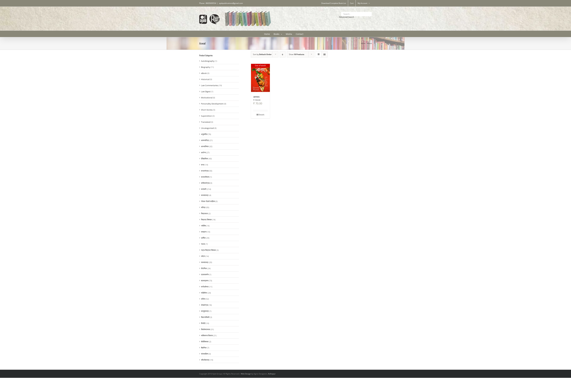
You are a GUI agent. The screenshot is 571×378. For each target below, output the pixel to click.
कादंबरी (203, 189)
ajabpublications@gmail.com (231, 3)
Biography (205, 67)
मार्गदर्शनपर (205, 286)
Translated (205, 122)
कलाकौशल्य (205, 177)
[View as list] (324, 54)
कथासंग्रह (204, 170)
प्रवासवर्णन (205, 274)
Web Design (246, 373)
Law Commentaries (209, 85)
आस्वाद (256, 96)
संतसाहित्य (204, 353)
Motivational (206, 97)
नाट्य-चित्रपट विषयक (208, 250)
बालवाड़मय (204, 280)
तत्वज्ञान (203, 231)
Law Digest (206, 91)
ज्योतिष (203, 225)
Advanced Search (346, 17)
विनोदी (203, 323)
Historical (205, 79)
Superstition (206, 116)
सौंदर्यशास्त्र (205, 360)
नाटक (203, 244)
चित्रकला (204, 213)
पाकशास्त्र (204, 262)
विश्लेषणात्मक (205, 329)
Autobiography (207, 61)
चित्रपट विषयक (206, 219)
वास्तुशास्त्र (205, 311)
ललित (203, 299)
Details (261, 114)
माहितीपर (204, 292)
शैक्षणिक (204, 347)
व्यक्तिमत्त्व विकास (207, 335)
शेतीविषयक (204, 341)
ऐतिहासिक (204, 158)
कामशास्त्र (204, 195)
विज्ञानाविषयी (205, 317)
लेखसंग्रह (204, 305)
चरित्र (203, 207)
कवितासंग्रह (205, 183)
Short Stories (206, 109)
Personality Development (212, 103)
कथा (202, 164)
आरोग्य (203, 152)
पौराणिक (204, 268)
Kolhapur (272, 373)
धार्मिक (203, 238)
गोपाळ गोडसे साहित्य (208, 201)
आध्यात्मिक (205, 146)
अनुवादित (204, 134)
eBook (204, 73)
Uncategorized (207, 128)
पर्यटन (203, 256)
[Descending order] (283, 54)
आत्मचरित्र (205, 140)
